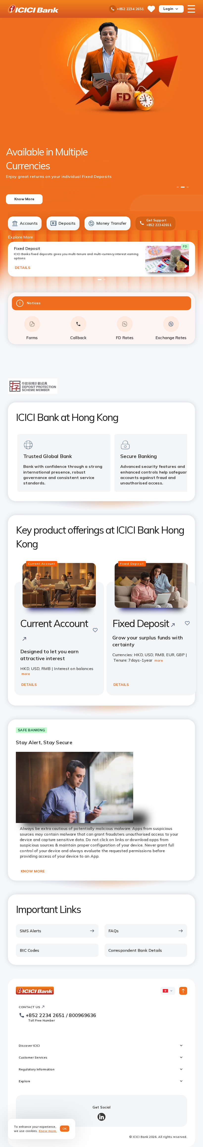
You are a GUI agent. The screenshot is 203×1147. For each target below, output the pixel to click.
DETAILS (22, 267)
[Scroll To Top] (183, 991)
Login (168, 8)
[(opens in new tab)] (32, 392)
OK (64, 1128)
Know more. (48, 1131)
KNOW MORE (33, 871)
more (26, 673)
